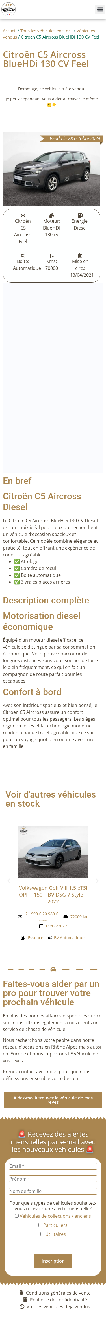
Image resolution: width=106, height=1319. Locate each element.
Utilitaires (55, 1234)
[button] (100, 9)
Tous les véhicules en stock (46, 30)
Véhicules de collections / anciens (55, 1216)
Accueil (9, 30)
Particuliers (55, 1225)
